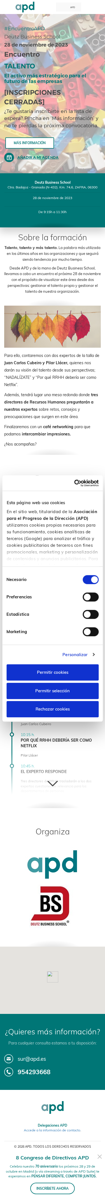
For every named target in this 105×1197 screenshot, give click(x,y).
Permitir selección (52, 690)
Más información (30, 143)
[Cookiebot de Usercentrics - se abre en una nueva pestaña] (75, 483)
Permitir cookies (52, 672)
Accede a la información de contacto (52, 1130)
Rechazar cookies (53, 709)
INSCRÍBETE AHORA (52, 1188)
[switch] (91, 596)
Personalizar (75, 654)
